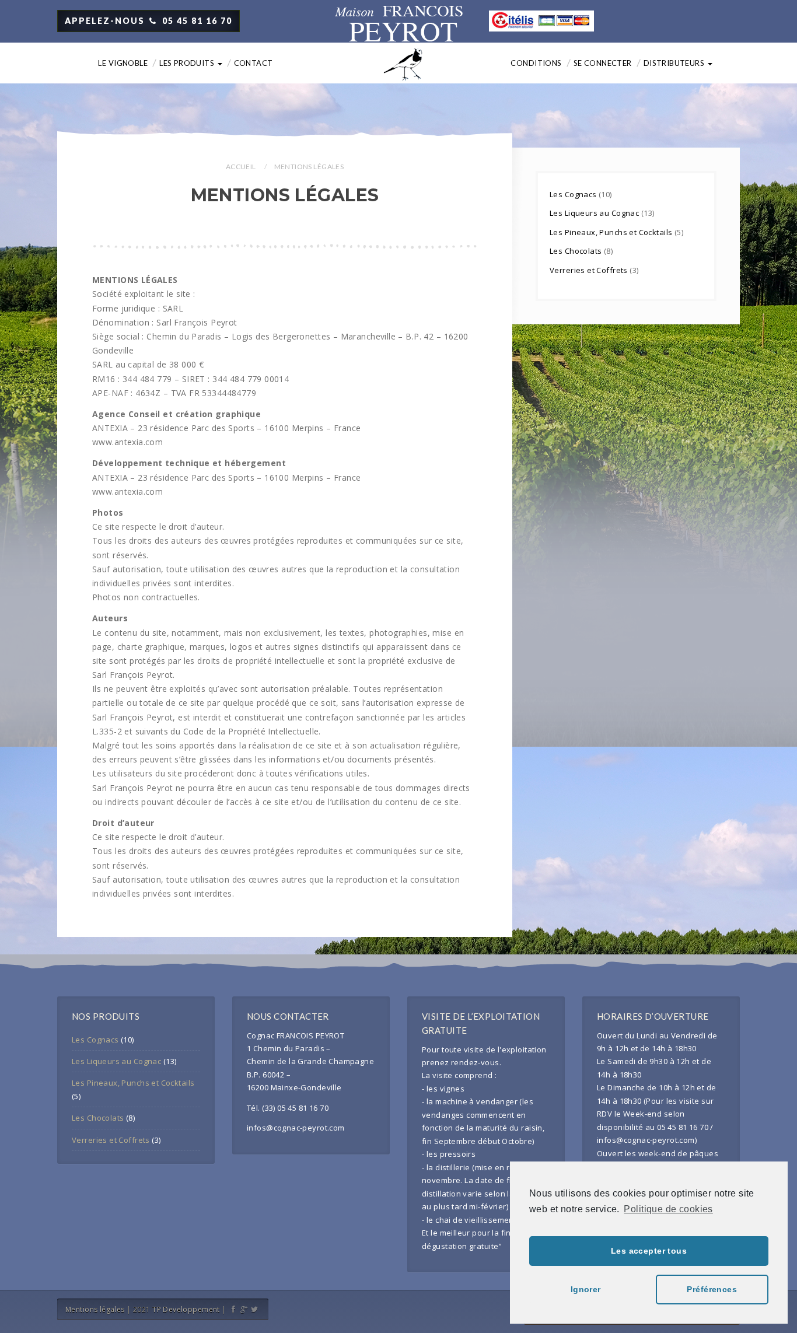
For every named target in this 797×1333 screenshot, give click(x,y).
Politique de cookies (668, 1209)
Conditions (536, 63)
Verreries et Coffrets (590, 270)
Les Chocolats (577, 251)
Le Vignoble (123, 63)
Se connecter (603, 63)
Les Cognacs (574, 194)
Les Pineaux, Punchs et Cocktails (612, 232)
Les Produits (187, 63)
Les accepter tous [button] (649, 1250)
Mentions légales (95, 1309)
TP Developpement (186, 1309)
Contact (253, 63)
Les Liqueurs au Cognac (595, 213)
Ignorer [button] (586, 1289)
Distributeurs (675, 63)
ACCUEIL (241, 166)
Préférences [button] (712, 1289)
